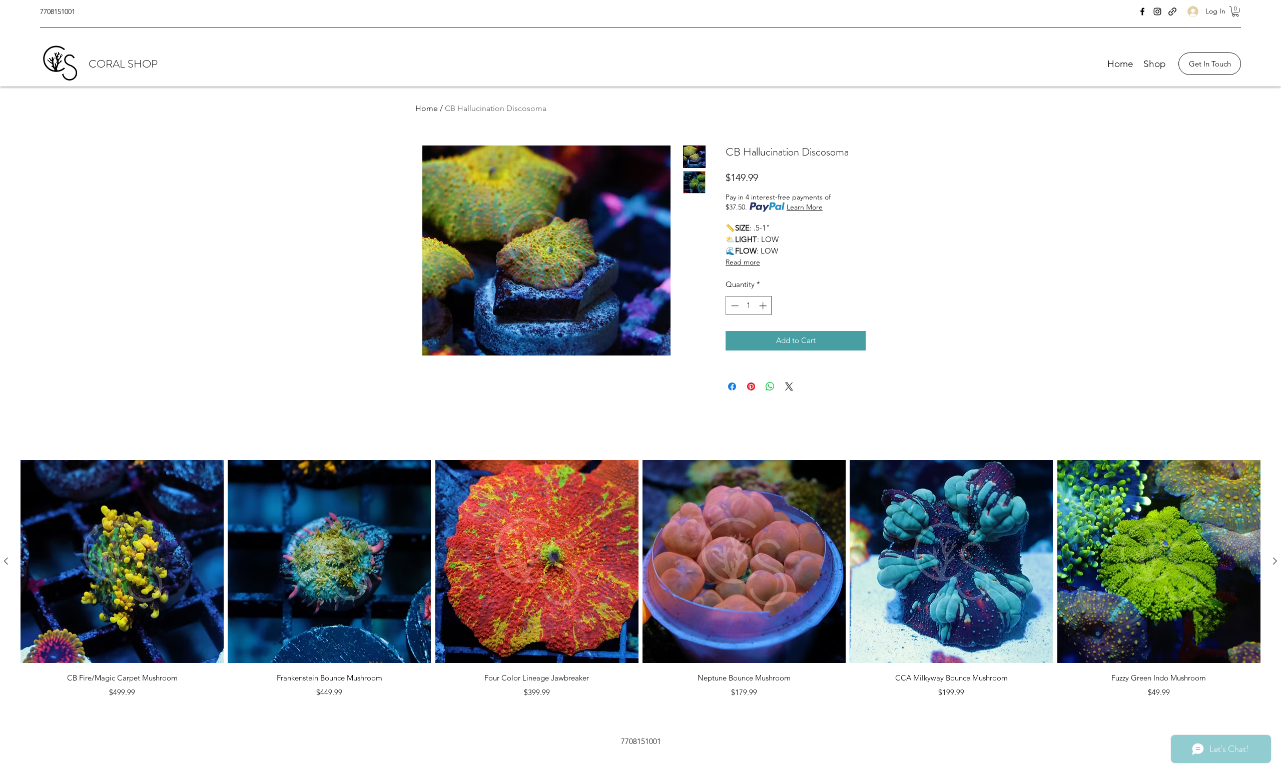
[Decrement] (734, 305)
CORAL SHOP (123, 64)
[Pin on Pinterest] (751, 386)
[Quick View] (122, 561)
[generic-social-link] (1172, 11)
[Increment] (764, 305)
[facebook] (1142, 11)
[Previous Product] (6, 561)
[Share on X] (789, 386)
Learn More (805, 207)
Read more (743, 262)
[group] (640, 580)
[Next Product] (1275, 561)
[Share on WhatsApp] (770, 386)
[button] (1235, 11)
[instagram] (1157, 11)
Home (426, 108)
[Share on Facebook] (732, 386)
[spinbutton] (749, 305)
